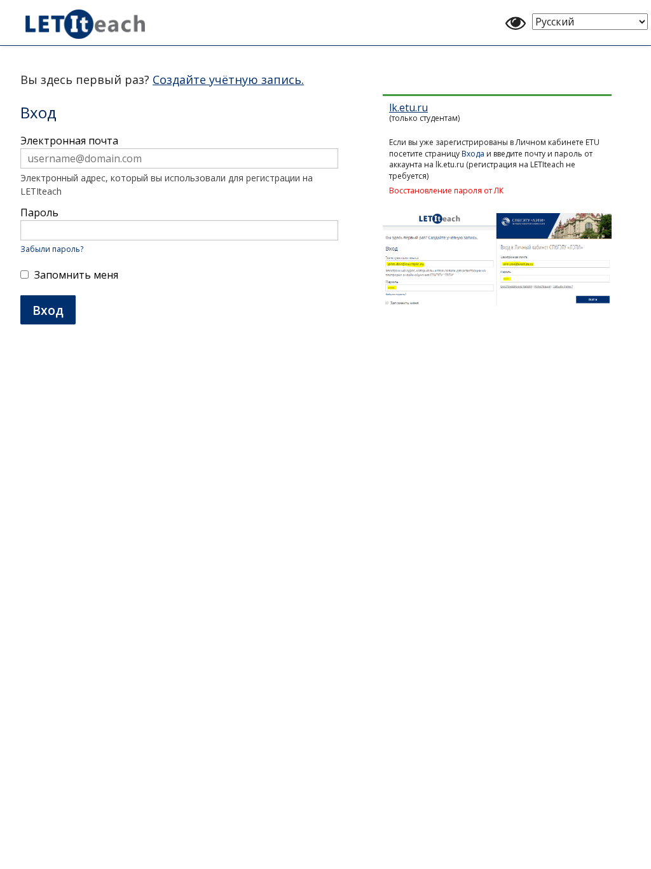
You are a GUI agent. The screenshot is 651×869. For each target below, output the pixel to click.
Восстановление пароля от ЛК (446, 190)
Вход (48, 310)
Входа (473, 153)
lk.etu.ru (408, 108)
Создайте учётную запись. (228, 79)
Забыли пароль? (51, 249)
